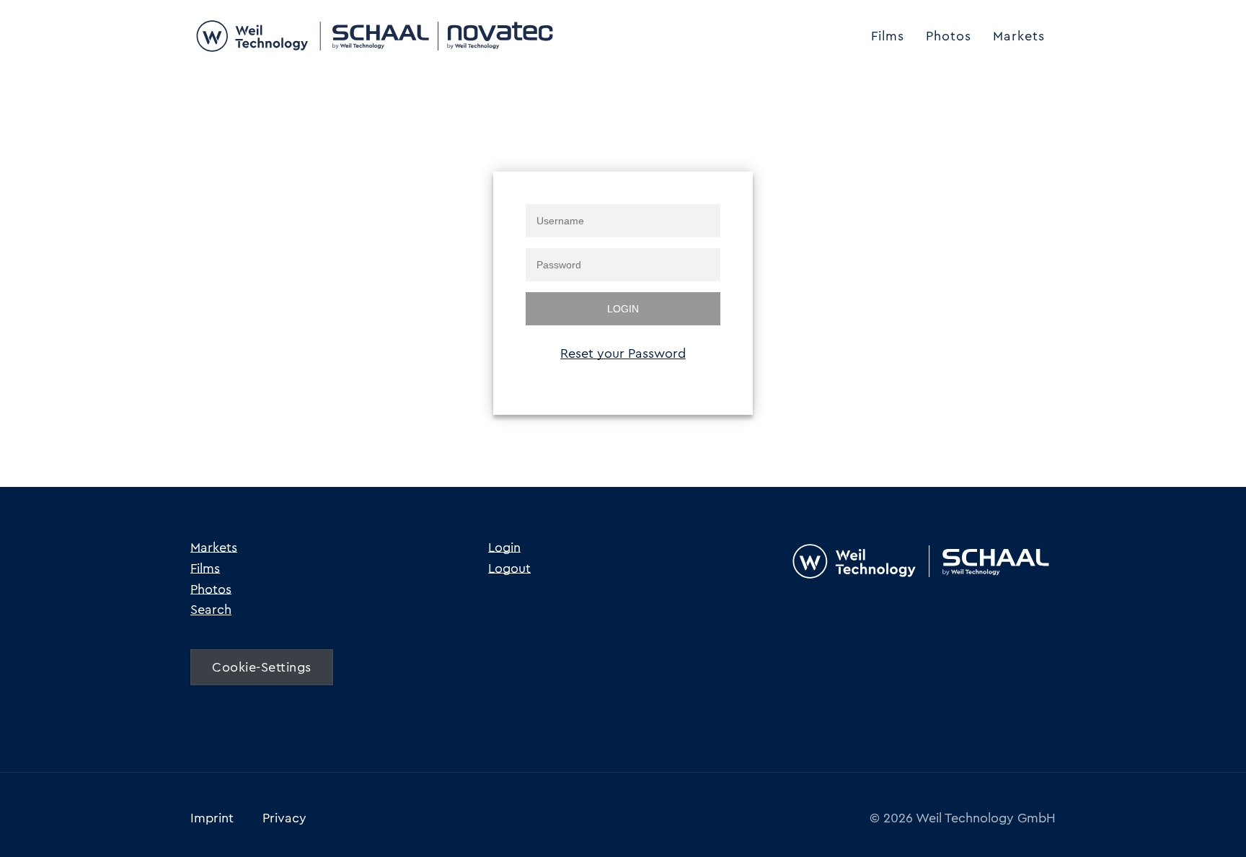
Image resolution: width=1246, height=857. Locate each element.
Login (504, 547)
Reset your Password (623, 353)
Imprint (212, 818)
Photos (948, 36)
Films (887, 36)
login (623, 309)
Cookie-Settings (262, 667)
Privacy (284, 818)
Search (210, 609)
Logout (509, 568)
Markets (1019, 36)
